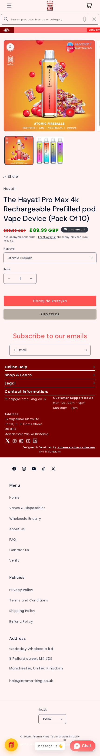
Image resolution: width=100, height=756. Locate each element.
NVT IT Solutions (50, 451)
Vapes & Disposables (27, 508)
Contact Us (19, 550)
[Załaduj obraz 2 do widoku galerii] (50, 150)
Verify (14, 560)
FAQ (12, 539)
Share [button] (13, 176)
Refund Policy (21, 621)
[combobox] (50, 19)
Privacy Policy (21, 590)
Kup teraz (50, 314)
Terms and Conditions (28, 600)
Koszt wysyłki (47, 237)
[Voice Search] (85, 19)
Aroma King (41, 736)
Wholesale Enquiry (25, 518)
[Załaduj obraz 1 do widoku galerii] (19, 150)
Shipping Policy (22, 610)
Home (14, 497)
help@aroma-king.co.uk (28, 399)
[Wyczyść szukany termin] (94, 19)
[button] (9, 5)
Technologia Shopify (65, 736)
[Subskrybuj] (85, 350)
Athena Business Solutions (76, 447)
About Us (17, 529)
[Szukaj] (6, 19)
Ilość (7, 269)
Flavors (9, 248)
